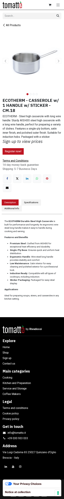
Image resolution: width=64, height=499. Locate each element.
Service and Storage (15, 388)
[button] (6, 61)
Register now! (13, 151)
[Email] (7, 188)
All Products (13, 25)
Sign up (7, 358)
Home (6, 347)
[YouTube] (13, 466)
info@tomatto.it (17, 432)
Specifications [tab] (31, 202)
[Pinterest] (47, 178)
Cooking (7, 377)
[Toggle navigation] (58, 4)
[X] (17, 178)
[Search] (57, 16)
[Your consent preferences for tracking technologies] (58, 493)
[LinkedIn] (27, 178)
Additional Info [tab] (11, 208)
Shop (6, 352)
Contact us (9, 363)
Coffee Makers (12, 394)
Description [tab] (10, 202)
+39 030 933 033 (18, 438)
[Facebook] (7, 178)
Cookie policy (11, 413)
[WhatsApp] (37, 178)
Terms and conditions (15, 408)
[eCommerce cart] (49, 4)
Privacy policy (11, 419)
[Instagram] (20, 466)
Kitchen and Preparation (17, 383)
